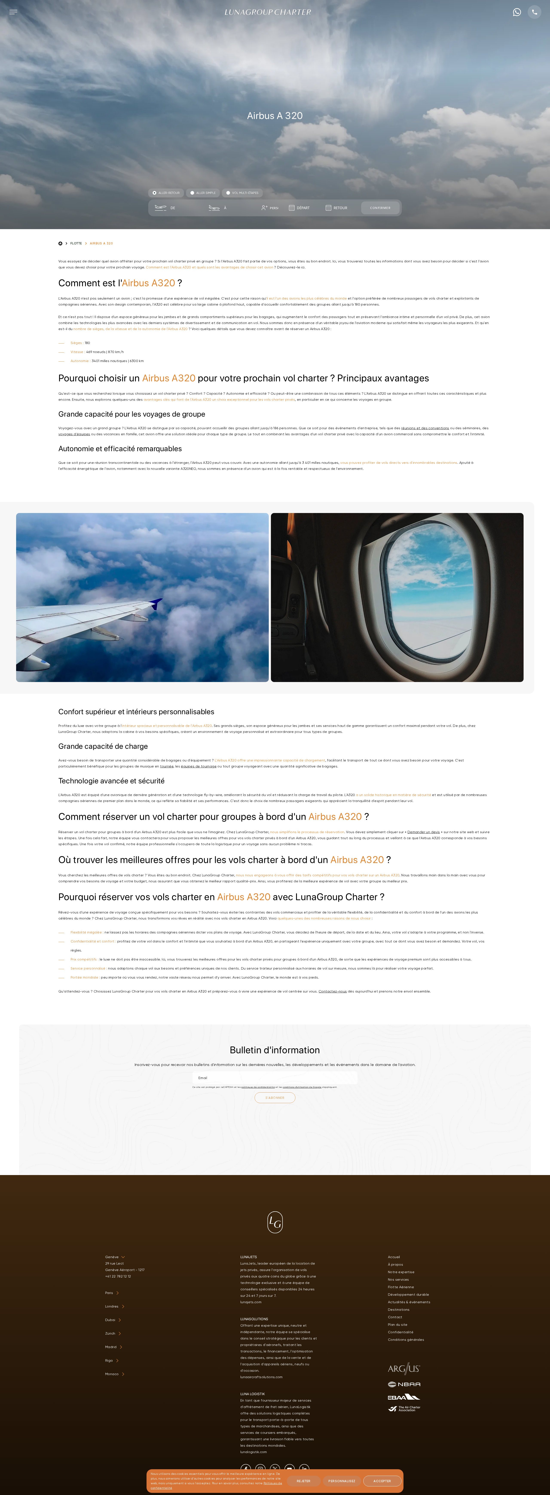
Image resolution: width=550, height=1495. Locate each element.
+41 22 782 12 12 (118, 1276)
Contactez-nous (333, 991)
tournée (166, 766)
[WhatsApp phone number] (517, 12)
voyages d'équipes (74, 434)
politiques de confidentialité (258, 1087)
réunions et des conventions (425, 428)
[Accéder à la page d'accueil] (268, 12)
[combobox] (184, 207)
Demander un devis (424, 832)
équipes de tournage (199, 766)
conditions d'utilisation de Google (302, 1087)
